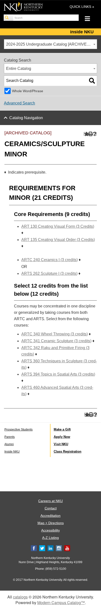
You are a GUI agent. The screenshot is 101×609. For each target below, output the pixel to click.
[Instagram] (59, 548)
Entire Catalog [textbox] (18, 68)
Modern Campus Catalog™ (61, 602)
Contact (51, 508)
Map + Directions (51, 523)
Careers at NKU (50, 501)
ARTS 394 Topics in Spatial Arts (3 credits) (58, 374)
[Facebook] (34, 548)
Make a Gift (62, 429)
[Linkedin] (50, 548)
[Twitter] (42, 548)
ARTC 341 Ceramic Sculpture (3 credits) (56, 341)
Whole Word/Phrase (27, 91)
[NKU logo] (23, 7)
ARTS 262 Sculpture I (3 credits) (49, 273)
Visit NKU (61, 444)
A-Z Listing (50, 538)
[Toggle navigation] (89, 19)
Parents (9, 437)
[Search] (8, 17)
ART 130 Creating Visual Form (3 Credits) (57, 226)
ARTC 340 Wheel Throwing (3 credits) (54, 334)
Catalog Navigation (26, 118)
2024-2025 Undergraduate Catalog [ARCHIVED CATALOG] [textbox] (51, 44)
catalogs (20, 597)
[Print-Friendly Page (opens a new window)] (90, 134)
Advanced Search (19, 103)
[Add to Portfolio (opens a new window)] (86, 134)
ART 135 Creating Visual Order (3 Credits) (58, 240)
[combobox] (50, 44)
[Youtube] (67, 548)
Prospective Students (18, 429)
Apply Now (62, 437)
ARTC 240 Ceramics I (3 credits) (49, 260)
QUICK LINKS (81, 7)
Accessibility (50, 530)
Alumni (9, 444)
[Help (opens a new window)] (95, 134)
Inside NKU (12, 451)
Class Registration (67, 451)
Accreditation (50, 516)
